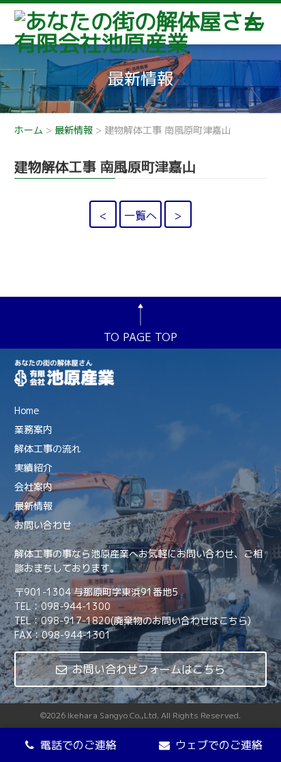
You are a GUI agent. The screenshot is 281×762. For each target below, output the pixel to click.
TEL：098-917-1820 (62, 620)
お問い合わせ (43, 524)
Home (27, 410)
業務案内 (33, 429)
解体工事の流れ (47, 448)
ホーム (28, 129)
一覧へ (140, 215)
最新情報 (74, 129)
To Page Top (140, 337)
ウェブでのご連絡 (219, 744)
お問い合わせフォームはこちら (148, 669)
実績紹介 (33, 467)
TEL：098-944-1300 (62, 606)
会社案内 (33, 486)
